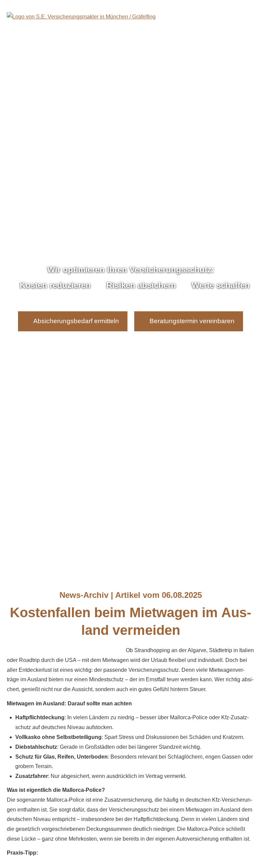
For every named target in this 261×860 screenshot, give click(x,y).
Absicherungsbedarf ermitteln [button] (76, 321)
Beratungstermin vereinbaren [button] (192, 321)
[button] (130, 559)
